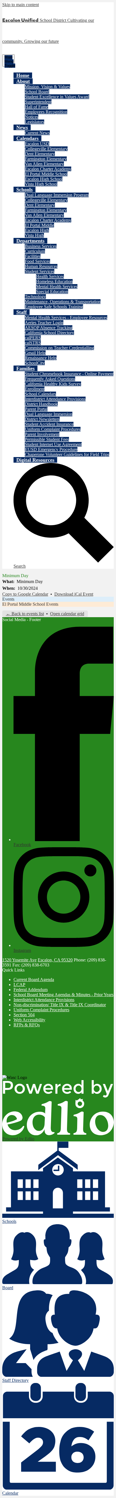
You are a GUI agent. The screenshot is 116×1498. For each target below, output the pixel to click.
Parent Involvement (42, 434)
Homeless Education (54, 281)
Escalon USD (37, 143)
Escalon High (37, 230)
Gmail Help (35, 352)
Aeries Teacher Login (44, 322)
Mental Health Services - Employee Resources (66, 317)
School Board (37, 91)
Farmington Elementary (46, 158)
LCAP (19, 984)
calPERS (33, 337)
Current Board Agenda (34, 979)
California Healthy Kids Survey (53, 383)
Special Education (52, 291)
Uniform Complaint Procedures (53, 429)
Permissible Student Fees (47, 439)
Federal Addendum (31, 989)
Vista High (34, 235)
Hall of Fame (36, 106)
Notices (31, 116)
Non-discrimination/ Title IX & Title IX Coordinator (60, 1004)
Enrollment (34, 389)
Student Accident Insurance (49, 424)
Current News (37, 132)
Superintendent (38, 101)
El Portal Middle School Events (30, 604)
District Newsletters (42, 419)
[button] (23, 81)
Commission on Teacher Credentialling (59, 347)
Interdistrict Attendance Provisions (55, 399)
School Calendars (40, 394)
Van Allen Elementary (44, 163)
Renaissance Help (41, 357)
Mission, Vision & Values (47, 86)
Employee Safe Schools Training (54, 306)
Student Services (39, 271)
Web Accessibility (29, 1019)
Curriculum (35, 251)
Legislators (34, 122)
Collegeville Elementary (46, 148)
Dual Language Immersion (48, 414)
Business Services (41, 246)
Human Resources (41, 266)
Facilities (33, 256)
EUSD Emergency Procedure (51, 449)
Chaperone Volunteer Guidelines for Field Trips (67, 454)
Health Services (50, 276)
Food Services (37, 261)
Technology (35, 296)
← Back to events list (25, 613)
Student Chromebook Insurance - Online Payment (69, 373)
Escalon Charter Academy (48, 169)
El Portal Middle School (46, 174)
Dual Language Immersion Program (57, 195)
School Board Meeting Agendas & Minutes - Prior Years (63, 994)
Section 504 (24, 1014)
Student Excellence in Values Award (57, 96)
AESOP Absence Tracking (48, 327)
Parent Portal (36, 409)
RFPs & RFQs (27, 1024)
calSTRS (33, 342)
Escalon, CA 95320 (55, 960)
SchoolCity (35, 363)
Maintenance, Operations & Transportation (63, 301)
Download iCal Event (73, 594)
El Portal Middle (39, 225)
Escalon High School (44, 179)
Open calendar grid (67, 613)
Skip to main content (20, 4)
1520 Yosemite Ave (19, 960)
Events (8, 599)
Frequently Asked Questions (50, 378)
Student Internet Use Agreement (53, 444)
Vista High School (41, 184)
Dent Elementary (40, 153)
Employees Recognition (46, 111)
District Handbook (41, 404)
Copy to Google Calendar (25, 594)
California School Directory (49, 332)
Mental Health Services (56, 286)
